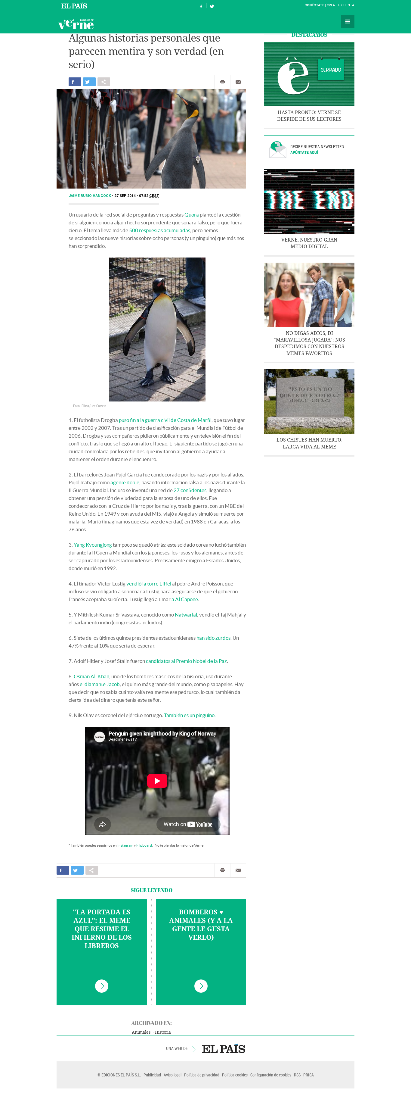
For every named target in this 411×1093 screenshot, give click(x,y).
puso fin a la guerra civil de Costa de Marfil (165, 420)
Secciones (347, 21)
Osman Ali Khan (91, 676)
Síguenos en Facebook (201, 5)
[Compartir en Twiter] (89, 81)
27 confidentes (190, 490)
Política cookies (235, 1075)
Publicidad (152, 1075)
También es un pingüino (189, 715)
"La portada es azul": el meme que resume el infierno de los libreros (102, 929)
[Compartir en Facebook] (75, 81)
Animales (141, 1032)
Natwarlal (186, 614)
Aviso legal (172, 1075)
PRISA (308, 1075)
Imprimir (222, 82)
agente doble (124, 482)
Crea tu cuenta (340, 5)
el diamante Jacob (100, 684)
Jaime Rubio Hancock (90, 196)
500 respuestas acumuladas (159, 230)
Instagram (125, 845)
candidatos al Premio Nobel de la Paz (186, 661)
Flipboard (144, 845)
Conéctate (314, 5)
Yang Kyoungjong (93, 545)
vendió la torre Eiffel (148, 583)
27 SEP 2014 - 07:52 (136, 196)
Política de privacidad (201, 1075)
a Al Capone (185, 599)
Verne (76, 24)
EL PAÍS (223, 1048)
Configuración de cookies (270, 1075)
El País (75, 5)
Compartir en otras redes (103, 81)
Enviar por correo (238, 82)
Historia (163, 1032)
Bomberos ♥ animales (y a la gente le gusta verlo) (201, 925)
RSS (297, 1075)
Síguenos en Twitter (212, 5)
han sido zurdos (213, 638)
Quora (191, 214)
